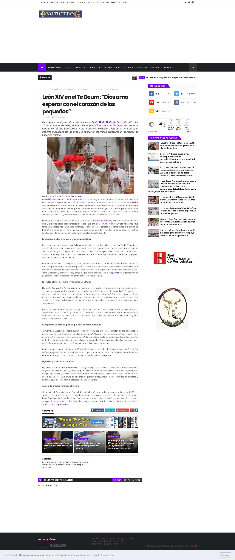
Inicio (44, 89)
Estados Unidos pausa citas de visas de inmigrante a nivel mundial (89, 446)
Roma (115, 226)
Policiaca (95, 67)
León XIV (46, 220)
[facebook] (181, 2)
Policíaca (81, 2)
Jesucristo (106, 355)
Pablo (65, 373)
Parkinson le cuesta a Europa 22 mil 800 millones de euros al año (58, 446)
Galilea (112, 349)
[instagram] (192, 2)
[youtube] (189, 2)
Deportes (115, 2)
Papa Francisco (49, 398)
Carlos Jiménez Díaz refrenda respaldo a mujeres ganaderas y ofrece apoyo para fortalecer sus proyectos (178, 233)
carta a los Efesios (119, 263)
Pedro (45, 229)
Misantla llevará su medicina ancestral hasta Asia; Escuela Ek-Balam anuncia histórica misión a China (178, 222)
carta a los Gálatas (71, 245)
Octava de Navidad (102, 220)
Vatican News (76, 196)
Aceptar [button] (225, 555)
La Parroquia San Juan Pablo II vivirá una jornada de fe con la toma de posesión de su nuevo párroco (178, 211)
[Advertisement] (117, 43)
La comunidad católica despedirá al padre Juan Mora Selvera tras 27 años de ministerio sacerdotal (177, 200)
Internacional (103, 2)
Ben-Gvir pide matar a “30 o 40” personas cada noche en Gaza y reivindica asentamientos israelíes (121, 444)
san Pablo (121, 245)
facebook (136, 480)
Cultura (128, 67)
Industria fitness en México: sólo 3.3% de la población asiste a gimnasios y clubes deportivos (177, 146)
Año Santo (47, 355)
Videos (167, 67)
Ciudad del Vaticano (51, 199)
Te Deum (118, 125)
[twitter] (185, 2)
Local (62, 2)
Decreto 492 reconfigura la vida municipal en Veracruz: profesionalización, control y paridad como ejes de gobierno (177, 158)
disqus (127, 480)
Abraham (124, 315)
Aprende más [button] (107, 555)
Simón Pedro (87, 349)
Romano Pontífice (69, 367)
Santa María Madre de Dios (106, 122)
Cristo (132, 248)
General (91, 2)
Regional (71, 2)
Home (43, 2)
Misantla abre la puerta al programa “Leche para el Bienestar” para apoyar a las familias (178, 77)
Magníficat (114, 272)
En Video (125, 2)
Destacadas (52, 2)
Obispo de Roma (62, 269)
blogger (117, 480)
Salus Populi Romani (59, 404)
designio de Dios (82, 239)
